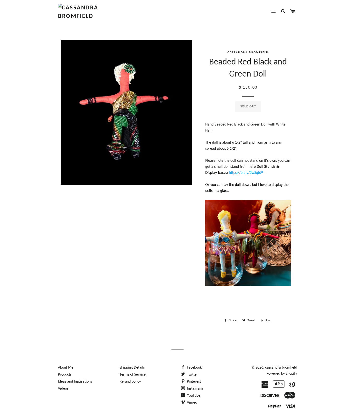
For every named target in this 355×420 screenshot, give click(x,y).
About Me (65, 368)
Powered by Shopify (281, 374)
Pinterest (193, 382)
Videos (63, 389)
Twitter (192, 375)
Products (64, 375)
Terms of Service (133, 375)
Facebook (194, 368)
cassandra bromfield (281, 368)
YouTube (193, 396)
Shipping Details (132, 368)
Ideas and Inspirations (75, 382)
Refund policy (130, 382)
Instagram (194, 389)
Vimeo (191, 403)
